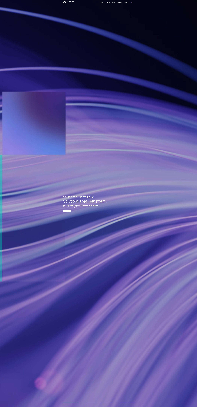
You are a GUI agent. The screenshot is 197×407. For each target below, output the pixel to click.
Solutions (102, 2)
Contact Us (126, 2)
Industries (108, 2)
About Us (113, 2)
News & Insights (119, 2)
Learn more (66, 211)
